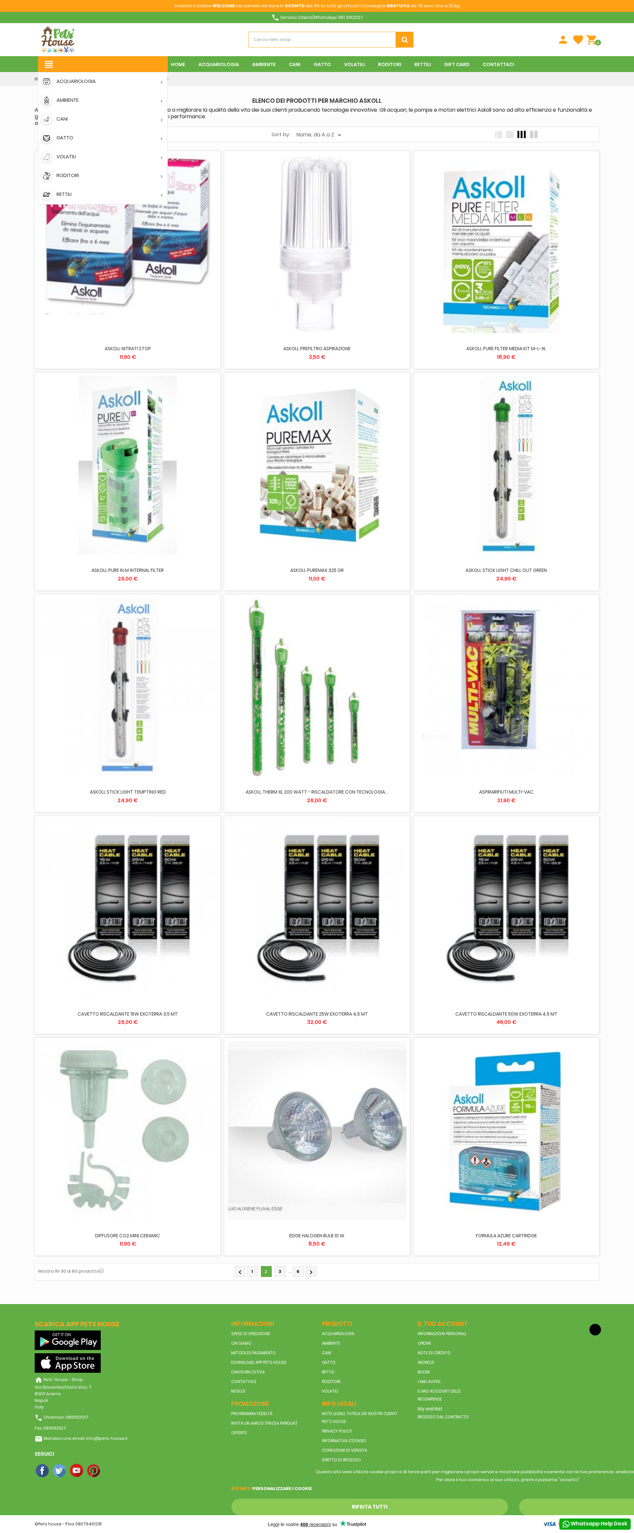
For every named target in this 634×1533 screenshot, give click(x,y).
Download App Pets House (258, 1362)
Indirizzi (426, 1362)
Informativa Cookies (344, 1440)
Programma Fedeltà (251, 1413)
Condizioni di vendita (344, 1450)
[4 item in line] (521, 134)
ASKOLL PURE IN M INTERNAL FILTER (127, 570)
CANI (326, 1353)
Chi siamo (241, 1343)
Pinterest (94, 1471)
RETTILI (328, 1372)
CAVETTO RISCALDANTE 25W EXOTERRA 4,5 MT (317, 1014)
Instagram (111, 1471)
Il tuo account (443, 1324)
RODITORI (331, 1381)
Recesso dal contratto (443, 1417)
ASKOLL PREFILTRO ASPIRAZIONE (317, 348)
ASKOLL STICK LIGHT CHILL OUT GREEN (506, 570)
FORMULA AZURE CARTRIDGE (506, 1235)
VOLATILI (330, 1391)
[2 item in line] (534, 134)
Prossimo (311, 1272)
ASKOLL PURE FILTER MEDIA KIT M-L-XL (506, 348)
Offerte (239, 1433)
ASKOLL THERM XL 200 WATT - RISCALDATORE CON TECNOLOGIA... (317, 792)
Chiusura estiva (248, 1372)
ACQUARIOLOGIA (338, 1333)
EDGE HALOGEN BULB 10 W (316, 1235)
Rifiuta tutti (369, 1506)
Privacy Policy (337, 1431)
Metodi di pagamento (253, 1353)
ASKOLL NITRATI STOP (128, 348)
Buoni (424, 1372)
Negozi (238, 1391)
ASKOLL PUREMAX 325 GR (317, 570)
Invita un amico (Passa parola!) (264, 1423)
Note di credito (434, 1353)
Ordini (424, 1343)
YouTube (77, 1471)
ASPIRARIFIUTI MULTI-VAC (506, 792)
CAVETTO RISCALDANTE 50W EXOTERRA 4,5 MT (506, 1014)
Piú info (241, 1488)
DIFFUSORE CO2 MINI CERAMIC (127, 1235)
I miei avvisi (429, 1381)
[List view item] (498, 134)
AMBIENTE (331, 1343)
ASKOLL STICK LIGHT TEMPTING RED (128, 792)
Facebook (42, 1471)
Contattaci (243, 1381)
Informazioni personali (442, 1333)
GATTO (328, 1362)
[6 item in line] (509, 134)
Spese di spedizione (250, 1333)
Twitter (60, 1471)
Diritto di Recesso (341, 1460)
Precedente (240, 1272)
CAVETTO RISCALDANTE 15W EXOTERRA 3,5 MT (128, 1014)
